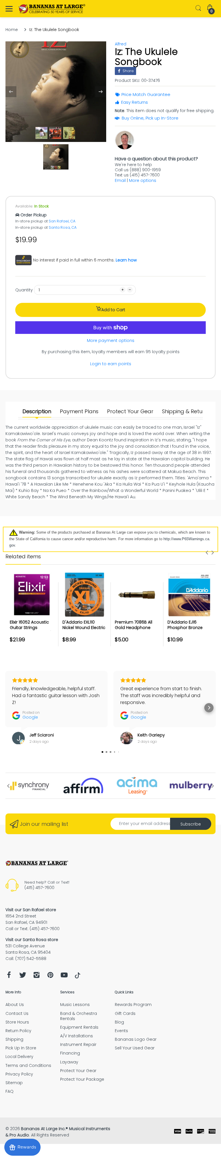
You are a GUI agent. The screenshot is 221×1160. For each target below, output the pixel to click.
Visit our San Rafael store (30, 910)
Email (120, 180)
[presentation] (207, 552)
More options (142, 180)
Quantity (24, 290)
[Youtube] (64, 977)
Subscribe (190, 824)
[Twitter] (22, 977)
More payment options (110, 340)
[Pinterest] (50, 977)
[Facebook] (8, 977)
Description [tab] (36, 411)
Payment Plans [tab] (79, 411)
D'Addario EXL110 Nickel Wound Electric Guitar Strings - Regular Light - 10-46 (83, 630)
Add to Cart (113, 310)
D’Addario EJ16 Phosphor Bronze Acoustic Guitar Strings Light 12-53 (185, 630)
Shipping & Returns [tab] (186, 411)
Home (11, 29)
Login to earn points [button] (110, 364)
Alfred (120, 44)
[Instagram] (36, 977)
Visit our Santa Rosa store (31, 939)
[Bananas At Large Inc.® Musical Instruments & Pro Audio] (52, 9)
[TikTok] (78, 977)
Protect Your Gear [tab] (130, 411)
